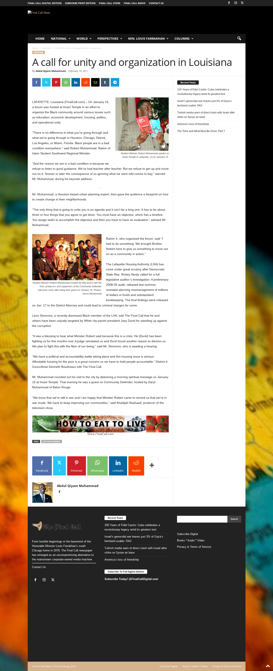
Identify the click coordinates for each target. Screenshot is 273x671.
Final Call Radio (134, 3)
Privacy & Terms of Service (194, 546)
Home (40, 38)
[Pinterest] (56, 82)
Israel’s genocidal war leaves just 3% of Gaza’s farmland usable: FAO (204, 103)
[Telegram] (115, 82)
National (59, 38)
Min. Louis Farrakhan (146, 38)
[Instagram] (235, 3)
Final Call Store (109, 3)
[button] (239, 38)
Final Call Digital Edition (45, 3)
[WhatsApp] (66, 82)
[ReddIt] (85, 82)
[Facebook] (229, 3)
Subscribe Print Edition (80, 3)
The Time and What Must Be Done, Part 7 (201, 131)
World (82, 38)
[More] (152, 465)
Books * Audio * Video (190, 540)
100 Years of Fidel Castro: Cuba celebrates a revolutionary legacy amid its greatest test (203, 92)
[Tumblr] (105, 82)
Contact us (156, 3)
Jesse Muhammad (51, 441)
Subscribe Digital (187, 534)
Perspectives (107, 38)
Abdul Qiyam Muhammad (51, 70)
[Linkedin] (75, 82)
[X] (242, 3)
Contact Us (39, 567)
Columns (182, 38)
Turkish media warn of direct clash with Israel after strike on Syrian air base (206, 115)
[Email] (95, 82)
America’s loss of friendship (193, 124)
